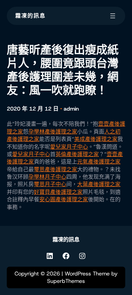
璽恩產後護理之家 (55, 169)
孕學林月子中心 (47, 176)
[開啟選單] (113, 16)
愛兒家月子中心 (69, 146)
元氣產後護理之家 (98, 161)
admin (71, 108)
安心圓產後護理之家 (63, 199)
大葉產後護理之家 (98, 184)
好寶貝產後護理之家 (58, 192)
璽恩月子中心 (50, 184)
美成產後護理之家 (95, 139)
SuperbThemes (66, 281)
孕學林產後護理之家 (52, 131)
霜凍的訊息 (30, 15)
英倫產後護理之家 (77, 154)
